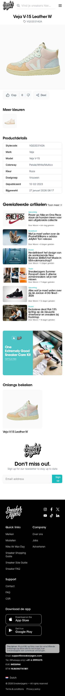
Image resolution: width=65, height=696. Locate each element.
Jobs (35, 540)
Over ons (38, 534)
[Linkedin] (57, 515)
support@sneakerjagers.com (27, 656)
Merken (10, 534)
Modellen (11, 540)
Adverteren (39, 546)
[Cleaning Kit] (32, 353)
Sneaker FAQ (13, 568)
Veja (31, 151)
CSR (8, 598)
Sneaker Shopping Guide (16, 554)
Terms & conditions (15, 689)
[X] (57, 509)
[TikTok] (51, 515)
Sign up (57, 479)
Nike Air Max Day (15, 546)
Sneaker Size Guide (16, 562)
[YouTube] (45, 515)
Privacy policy (33, 689)
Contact (10, 586)
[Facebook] (51, 509)
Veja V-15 (34, 158)
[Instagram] (45, 509)
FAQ (8, 592)
